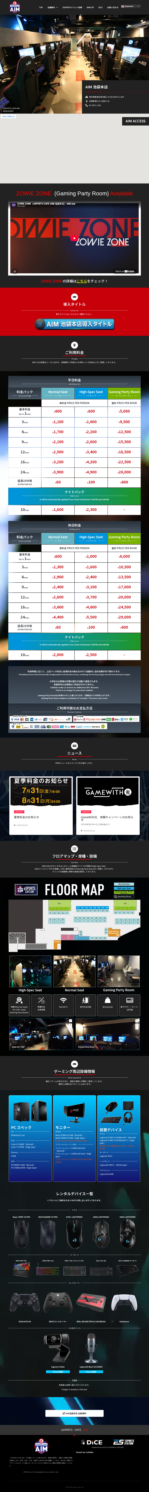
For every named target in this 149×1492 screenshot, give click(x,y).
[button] (74, 1413)
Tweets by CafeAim (84, 1452)
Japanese (128, 6)
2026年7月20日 (22, 825)
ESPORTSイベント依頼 (72, 7)
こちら (82, 280)
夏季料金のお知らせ (26, 817)
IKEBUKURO (19, 812)
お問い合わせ (112, 7)
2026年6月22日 (89, 831)
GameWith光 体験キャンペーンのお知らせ (107, 818)
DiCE (100, 7)
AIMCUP (90, 7)
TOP (41, 7)
